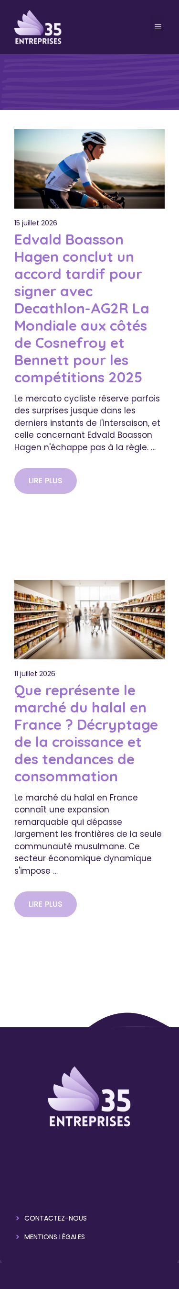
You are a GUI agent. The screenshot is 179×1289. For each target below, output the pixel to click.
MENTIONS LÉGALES (54, 1237)
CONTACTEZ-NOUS (55, 1218)
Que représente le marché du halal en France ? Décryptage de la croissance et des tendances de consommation (86, 733)
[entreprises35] (38, 26)
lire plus (46, 480)
